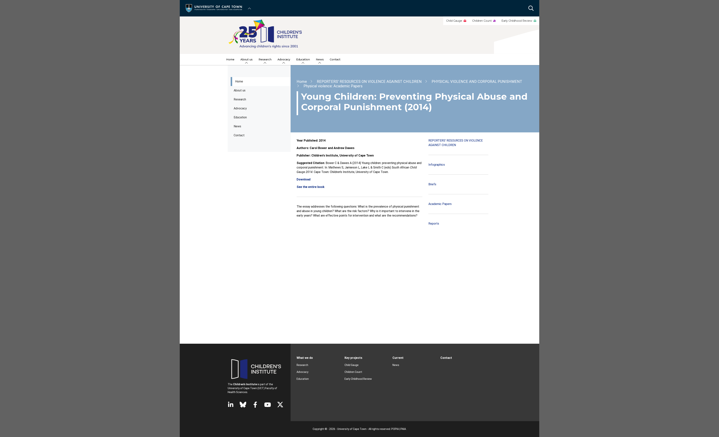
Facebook (255, 404)
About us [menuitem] (246, 59)
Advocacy (240, 108)
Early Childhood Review (516, 20)
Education (303, 378)
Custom (243, 404)
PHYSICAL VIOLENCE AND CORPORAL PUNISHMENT (477, 81)
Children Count (482, 20)
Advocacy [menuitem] (283, 59)
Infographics (436, 164)
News (237, 126)
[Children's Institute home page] (359, 35)
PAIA (403, 428)
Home (239, 81)
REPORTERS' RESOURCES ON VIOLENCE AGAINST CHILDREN (369, 81)
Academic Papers (440, 204)
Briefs (432, 184)
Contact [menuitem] (335, 59)
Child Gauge (454, 20)
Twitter (280, 404)
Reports (433, 223)
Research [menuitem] (265, 59)
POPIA (395, 428)
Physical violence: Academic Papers (333, 86)
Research (240, 99)
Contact (239, 135)
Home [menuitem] (230, 59)
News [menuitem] (320, 59)
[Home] (214, 8)
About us (239, 90)
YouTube (267, 404)
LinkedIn (230, 404)
